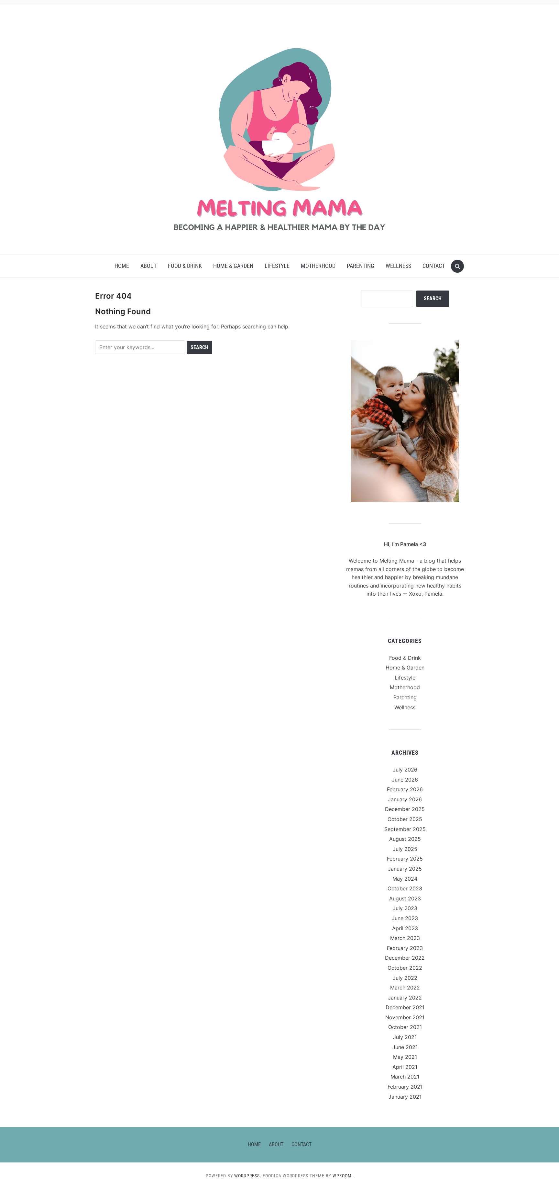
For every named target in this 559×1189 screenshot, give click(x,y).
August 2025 (405, 839)
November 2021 (404, 1017)
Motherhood (318, 265)
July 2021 (405, 1037)
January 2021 (405, 1096)
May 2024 (404, 878)
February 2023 (405, 948)
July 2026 (405, 769)
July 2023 (405, 908)
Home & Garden (233, 265)
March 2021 (404, 1076)
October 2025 (405, 819)
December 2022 (405, 958)
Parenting (360, 265)
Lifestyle (277, 265)
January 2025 (405, 868)
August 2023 (405, 898)
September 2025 (405, 829)
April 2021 (404, 1067)
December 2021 (405, 1007)
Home (122, 265)
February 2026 (405, 789)
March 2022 (405, 987)
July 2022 (405, 978)
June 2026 (405, 779)
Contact (433, 265)
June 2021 (405, 1047)
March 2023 (405, 938)
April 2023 (405, 928)
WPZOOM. (343, 1175)
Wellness (398, 265)
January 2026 (405, 799)
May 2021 (405, 1057)
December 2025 (405, 809)
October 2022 (405, 968)
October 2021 (405, 1027)
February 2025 (405, 858)
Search (433, 298)
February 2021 (405, 1086)
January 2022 (405, 997)
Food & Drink (185, 265)
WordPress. (247, 1175)
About (148, 265)
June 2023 (405, 918)
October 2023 (405, 888)
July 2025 (405, 849)
